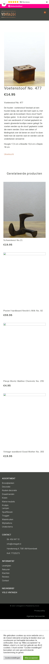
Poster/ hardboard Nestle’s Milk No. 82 (23, 310)
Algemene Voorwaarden (36, 616)
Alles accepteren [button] (31, 658)
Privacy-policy (39, 611)
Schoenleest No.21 (13, 240)
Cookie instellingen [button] (12, 658)
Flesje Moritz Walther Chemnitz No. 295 (23, 381)
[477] (24, 59)
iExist (37, 606)
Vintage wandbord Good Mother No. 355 (23, 452)
